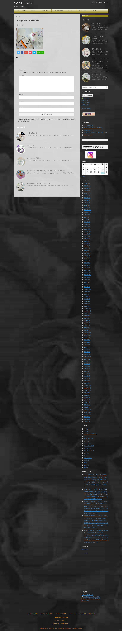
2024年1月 (87, 227)
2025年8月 (87, 190)
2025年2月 (87, 202)
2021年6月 (87, 280)
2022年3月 (87, 263)
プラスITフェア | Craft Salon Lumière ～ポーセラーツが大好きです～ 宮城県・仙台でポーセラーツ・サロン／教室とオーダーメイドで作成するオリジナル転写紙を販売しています (96, 494)
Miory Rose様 (32, 133)
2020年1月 (87, 306)
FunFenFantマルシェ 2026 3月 (93, 128)
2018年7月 (87, 340)
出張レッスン (88, 458)
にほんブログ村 (86, 109)
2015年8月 (87, 419)
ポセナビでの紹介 (87, 595)
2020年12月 (87, 289)
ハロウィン (30, 145)
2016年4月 (87, 405)
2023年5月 (87, 241)
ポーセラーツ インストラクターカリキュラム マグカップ (46, 171)
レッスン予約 (82, 10)
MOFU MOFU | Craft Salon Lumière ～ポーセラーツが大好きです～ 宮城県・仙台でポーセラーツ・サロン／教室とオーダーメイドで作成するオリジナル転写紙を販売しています (96, 537)
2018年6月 (87, 342)
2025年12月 (87, 188)
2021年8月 (87, 277)
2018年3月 (87, 349)
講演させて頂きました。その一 (93, 501)
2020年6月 (87, 299)
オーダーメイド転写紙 (57, 10)
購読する (86, 16)
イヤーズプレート (89, 475)
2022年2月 (87, 265)
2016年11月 (87, 388)
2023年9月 (87, 234)
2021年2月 (87, 284)
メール (21, 101)
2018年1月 (87, 354)
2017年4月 (87, 376)
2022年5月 (87, 260)
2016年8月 (87, 395)
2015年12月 (87, 409)
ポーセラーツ (88, 448)
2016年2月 (87, 407)
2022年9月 (87, 251)
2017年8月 (87, 366)
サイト (21, 107)
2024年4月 (87, 222)
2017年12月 (87, 357)
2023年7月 (87, 239)
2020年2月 (87, 304)
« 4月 (83, 176)
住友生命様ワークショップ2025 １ (38, 183)
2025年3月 (87, 200)
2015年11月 (87, 412)
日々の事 (86, 465)
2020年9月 (87, 292)
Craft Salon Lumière (23, 3)
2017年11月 (87, 359)
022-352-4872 (99, 2)
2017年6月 (87, 371)
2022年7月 (87, 255)
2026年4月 (87, 183)
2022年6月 (87, 258)
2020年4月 (87, 301)
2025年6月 (87, 193)
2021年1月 (87, 287)
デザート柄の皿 (96, 24)
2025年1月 (87, 205)
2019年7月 (87, 320)
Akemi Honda (84, 549)
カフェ (86, 436)
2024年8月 (87, 215)
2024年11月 (87, 210)
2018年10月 (87, 335)
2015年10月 (87, 414)
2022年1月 (87, 267)
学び (85, 463)
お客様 (86, 429)
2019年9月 (87, 316)
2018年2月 (87, 352)
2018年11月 (87, 332)
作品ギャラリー (45, 10)
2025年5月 (87, 195)
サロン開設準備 (88, 438)
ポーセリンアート (89, 450)
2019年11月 (87, 311)
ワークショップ (96, 74)
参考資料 (86, 460)
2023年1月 (87, 248)
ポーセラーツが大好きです (61, 620)
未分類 (86, 467)
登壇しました (88, 489)
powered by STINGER (76, 628)
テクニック (87, 443)
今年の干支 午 (96, 49)
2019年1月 (87, 330)
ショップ (86, 441)
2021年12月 (87, 270)
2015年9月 (87, 417)
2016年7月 (87, 397)
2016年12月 (87, 385)
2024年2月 (87, 224)
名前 (21, 95)
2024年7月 (87, 217)
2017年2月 (87, 381)
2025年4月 (87, 198)
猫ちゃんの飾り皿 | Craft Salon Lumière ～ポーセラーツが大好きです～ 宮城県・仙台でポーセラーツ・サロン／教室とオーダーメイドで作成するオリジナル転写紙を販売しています (96, 479)
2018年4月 (87, 347)
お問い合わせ (95, 10)
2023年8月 (87, 236)
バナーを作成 (84, 553)
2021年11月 (87, 272)
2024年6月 (87, 219)
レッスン (86, 453)
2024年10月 (87, 212)
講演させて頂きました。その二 (93, 516)
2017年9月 (87, 364)
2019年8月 (87, 318)
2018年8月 (87, 337)
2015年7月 (87, 422)
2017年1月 (87, 383)
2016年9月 (87, 393)
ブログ (32, 10)
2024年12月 (87, 207)
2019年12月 (87, 308)
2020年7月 (87, 296)
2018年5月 (87, 344)
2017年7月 (87, 369)
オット (86, 431)
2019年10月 (87, 313)
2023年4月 (87, 243)
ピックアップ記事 (89, 446)
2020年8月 (87, 294)
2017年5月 (87, 373)
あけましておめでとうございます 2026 (100, 62)
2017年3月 (87, 378)
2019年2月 (87, 328)
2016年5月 (87, 402)
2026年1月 (87, 186)
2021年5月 (87, 282)
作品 (85, 455)
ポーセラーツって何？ (20, 10)
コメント (22, 75)
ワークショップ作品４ (34, 158)
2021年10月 (87, 275)
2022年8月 (87, 253)
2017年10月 (87, 361)
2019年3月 (87, 325)
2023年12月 (87, 229)
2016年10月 (87, 390)
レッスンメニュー (70, 10)
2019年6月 (87, 323)
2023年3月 (87, 246)
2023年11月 (87, 231)
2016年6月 (87, 400)
